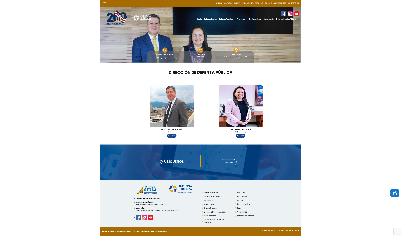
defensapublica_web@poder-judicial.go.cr (165, 58)
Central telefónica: (144, 198)
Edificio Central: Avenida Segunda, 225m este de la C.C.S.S (236, 57)
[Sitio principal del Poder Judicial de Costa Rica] (117, 18)
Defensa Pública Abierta (215, 212)
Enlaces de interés (245, 216)
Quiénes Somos (211, 192)
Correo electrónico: (145, 202)
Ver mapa (229, 162)
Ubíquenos (265, 3)
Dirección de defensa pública (200, 72)
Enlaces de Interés (278, 3)
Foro (257, 3)
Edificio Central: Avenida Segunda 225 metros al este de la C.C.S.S (159, 210)
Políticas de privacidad (288, 231)
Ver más (171, 136)
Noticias (218, 3)
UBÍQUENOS (173, 162)
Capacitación (210, 208)
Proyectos (208, 200)
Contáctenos (293, 3)
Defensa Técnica (212, 196)
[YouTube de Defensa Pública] (296, 13)
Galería (237, 3)
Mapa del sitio (268, 231)
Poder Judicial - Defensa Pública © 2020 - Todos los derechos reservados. (134, 231)
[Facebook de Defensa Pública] (283, 13)
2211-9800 (200, 57)
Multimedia (228, 3)
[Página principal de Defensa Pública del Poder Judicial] (142, 18)
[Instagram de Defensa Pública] (290, 13)
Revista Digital (248, 3)
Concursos (209, 204)
